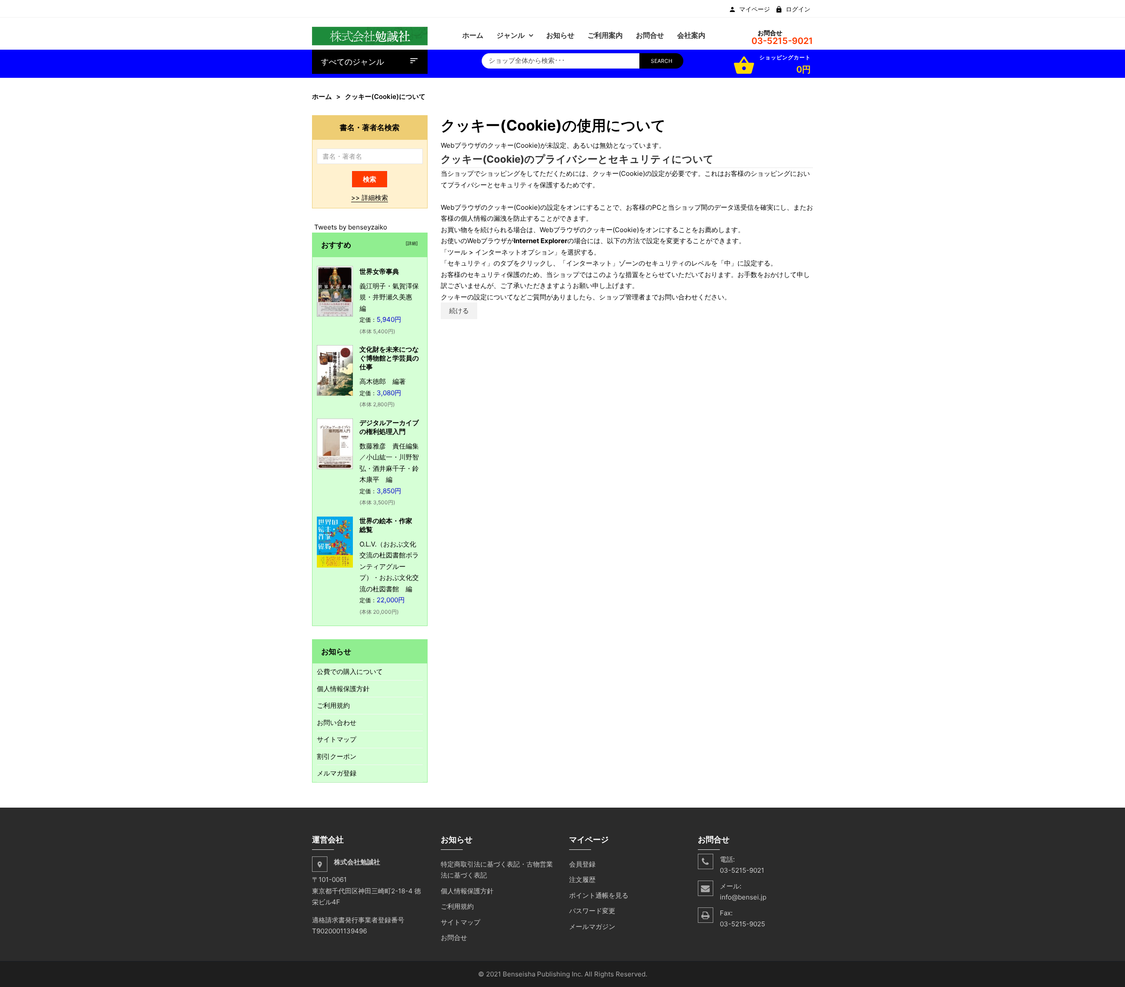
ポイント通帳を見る (598, 895)
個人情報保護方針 (343, 689)
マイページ (754, 9)
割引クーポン (336, 756)
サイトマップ (336, 739)
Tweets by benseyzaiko (350, 227)
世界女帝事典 (379, 271)
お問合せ (454, 937)
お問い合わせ (336, 722)
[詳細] (410, 243)
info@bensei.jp (743, 897)
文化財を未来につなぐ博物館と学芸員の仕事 (389, 358)
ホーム (322, 96)
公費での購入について (350, 671)
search (661, 61)
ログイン (798, 9)
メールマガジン (592, 926)
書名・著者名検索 (369, 127)
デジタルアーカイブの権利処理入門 (389, 427)
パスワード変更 (592, 911)
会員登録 (582, 864)
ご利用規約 (333, 705)
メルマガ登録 (336, 773)
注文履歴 (582, 879)
